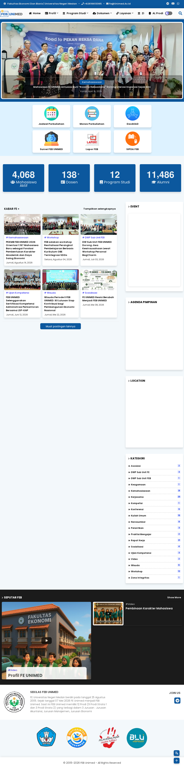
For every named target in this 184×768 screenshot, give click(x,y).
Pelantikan (155, 528)
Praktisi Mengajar (155, 534)
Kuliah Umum (155, 515)
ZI (142, 13)
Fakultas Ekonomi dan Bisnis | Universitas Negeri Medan (42, 3)
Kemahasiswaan (155, 490)
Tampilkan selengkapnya (99, 208)
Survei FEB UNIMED (51, 149)
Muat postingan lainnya (60, 326)
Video (155, 559)
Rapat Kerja (155, 540)
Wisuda (155, 565)
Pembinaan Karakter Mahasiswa (149, 608)
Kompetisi (155, 503)
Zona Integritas (155, 577)
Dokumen (103, 13)
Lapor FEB (92, 149)
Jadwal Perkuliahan (51, 124)
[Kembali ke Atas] (177, 761)
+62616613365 (93, 3)
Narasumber (155, 521)
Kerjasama (155, 496)
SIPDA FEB (132, 149)
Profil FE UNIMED (25, 675)
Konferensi (155, 509)
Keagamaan (155, 484)
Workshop (155, 571)
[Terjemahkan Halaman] (177, 753)
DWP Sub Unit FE (155, 472)
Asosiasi (155, 465)
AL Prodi (157, 13)
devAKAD (133, 124)
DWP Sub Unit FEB (155, 478)
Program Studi (76, 13)
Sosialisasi (155, 546)
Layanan (125, 13)
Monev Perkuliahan (92, 124)
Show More (174, 597)
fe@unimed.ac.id (120, 3)
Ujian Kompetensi (155, 552)
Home (37, 13)
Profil (52, 13)
